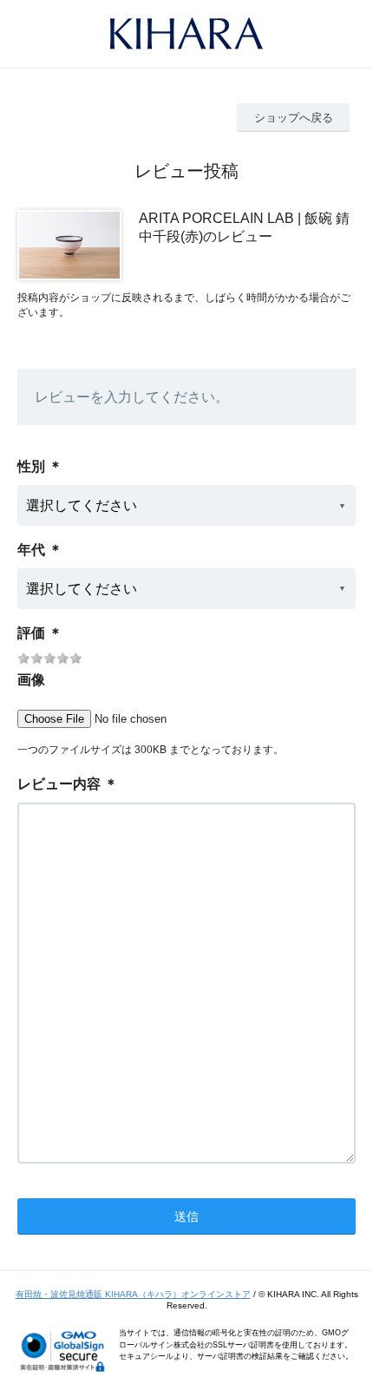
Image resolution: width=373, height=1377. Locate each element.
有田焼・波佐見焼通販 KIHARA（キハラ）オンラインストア (133, 1294)
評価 (31, 633)
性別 (31, 466)
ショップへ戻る (293, 117)
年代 (31, 549)
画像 (31, 679)
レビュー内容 (59, 784)
